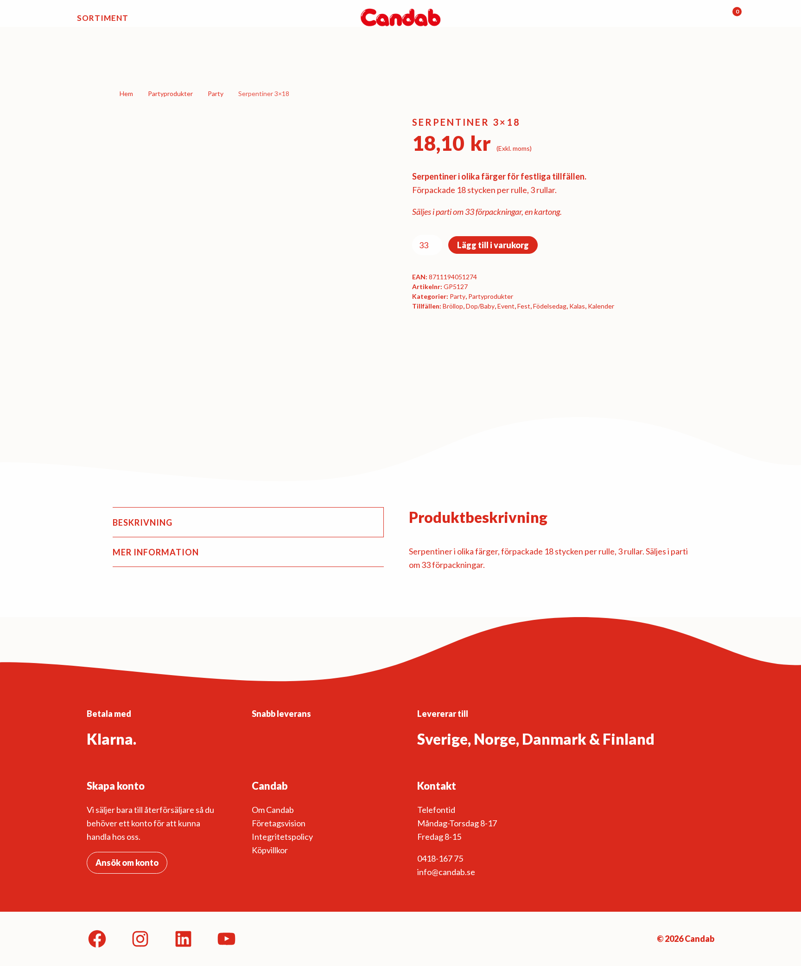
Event (506, 306)
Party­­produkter (170, 93)
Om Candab (273, 810)
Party (215, 93)
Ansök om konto (127, 862)
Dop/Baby (480, 306)
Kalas (577, 306)
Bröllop (453, 306)
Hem (126, 93)
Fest (523, 306)
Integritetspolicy (282, 836)
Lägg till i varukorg (493, 245)
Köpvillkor (270, 850)
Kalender (601, 306)
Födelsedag (549, 306)
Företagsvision (278, 823)
